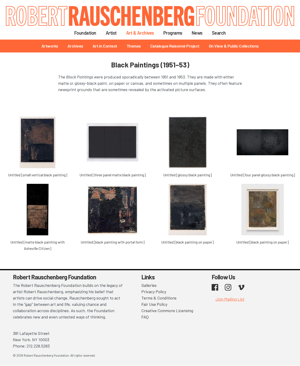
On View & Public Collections (234, 45)
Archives (75, 45)
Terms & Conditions (158, 297)
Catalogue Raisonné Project (174, 45)
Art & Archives (140, 33)
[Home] (150, 16)
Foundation (85, 33)
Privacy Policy (153, 291)
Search (219, 33)
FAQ (145, 316)
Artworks (49, 45)
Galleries (149, 285)
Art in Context (105, 45)
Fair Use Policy (154, 304)
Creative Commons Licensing (167, 310)
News (197, 33)
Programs (172, 33)
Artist (111, 33)
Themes (134, 45)
